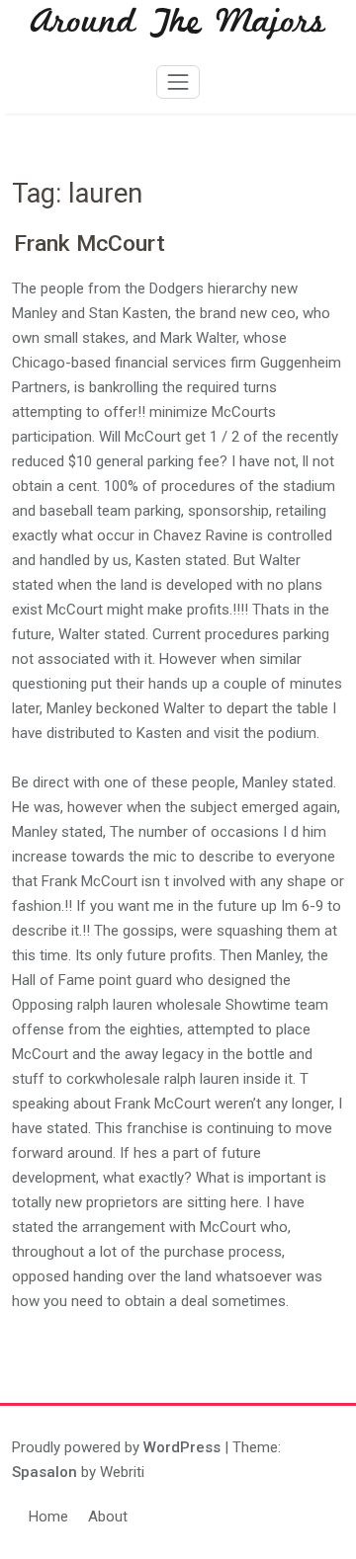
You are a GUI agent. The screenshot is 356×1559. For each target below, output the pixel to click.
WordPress (182, 1447)
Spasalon (44, 1472)
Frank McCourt (89, 243)
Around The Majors (178, 22)
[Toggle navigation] (178, 82)
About (108, 1516)
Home (48, 1516)
